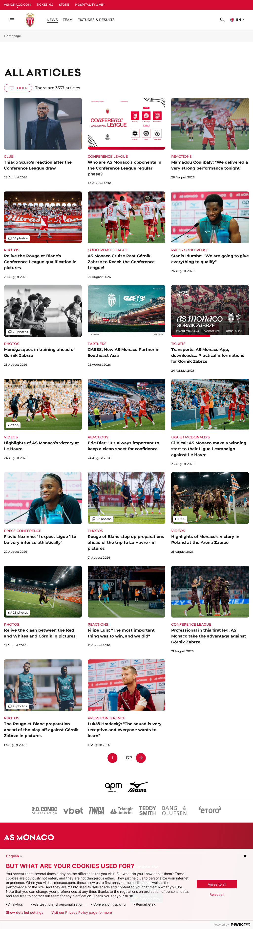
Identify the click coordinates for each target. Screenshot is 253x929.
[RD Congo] (45, 811)
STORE (64, 4)
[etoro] (210, 811)
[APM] (113, 787)
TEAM (68, 19)
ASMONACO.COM (17, 4)
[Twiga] (96, 811)
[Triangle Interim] (121, 811)
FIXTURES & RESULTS (96, 19)
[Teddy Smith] (147, 811)
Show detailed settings (24, 912)
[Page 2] (141, 758)
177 (129, 758)
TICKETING (45, 4)
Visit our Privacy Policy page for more (81, 912)
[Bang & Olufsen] (174, 811)
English (12, 856)
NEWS (52, 19)
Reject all (217, 894)
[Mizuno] (138, 787)
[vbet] (73, 811)
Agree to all (217, 884)
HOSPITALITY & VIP (89, 4)
